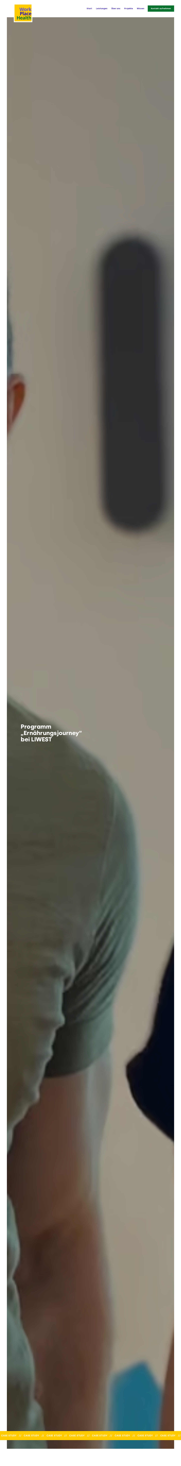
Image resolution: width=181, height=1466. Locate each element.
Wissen (140, 8)
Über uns (115, 8)
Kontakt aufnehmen (161, 8)
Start (89, 8)
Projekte (128, 8)
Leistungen (101, 8)
